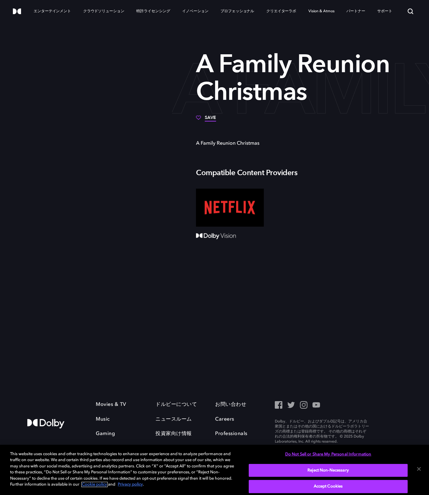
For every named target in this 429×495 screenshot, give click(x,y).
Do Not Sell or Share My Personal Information (328, 454)
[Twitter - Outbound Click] (291, 405)
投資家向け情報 (173, 433)
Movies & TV (111, 404)
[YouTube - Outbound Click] (316, 405)
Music (103, 419)
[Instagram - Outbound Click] (303, 405)
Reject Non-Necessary (328, 470)
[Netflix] (230, 208)
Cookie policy (94, 484)
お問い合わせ (230, 404)
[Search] (410, 11)
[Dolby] (17, 11)
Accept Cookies (328, 486)
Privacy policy (130, 484)
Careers (224, 419)
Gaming (105, 433)
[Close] (419, 469)
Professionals (231, 433)
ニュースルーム (173, 419)
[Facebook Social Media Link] (278, 405)
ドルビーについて (176, 404)
